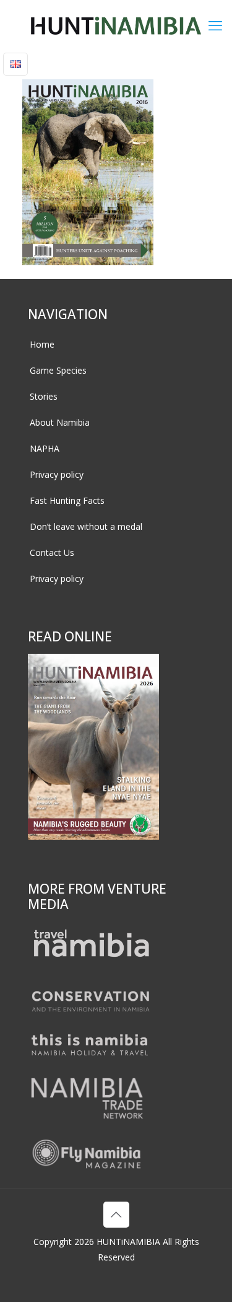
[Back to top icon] (116, 1215)
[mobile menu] (215, 24)
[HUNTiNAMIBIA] (116, 24)
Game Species (58, 370)
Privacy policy (57, 474)
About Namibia (60, 422)
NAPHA (44, 448)
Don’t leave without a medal (86, 526)
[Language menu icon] (15, 64)
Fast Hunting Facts (67, 500)
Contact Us (52, 552)
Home (42, 344)
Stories (44, 396)
